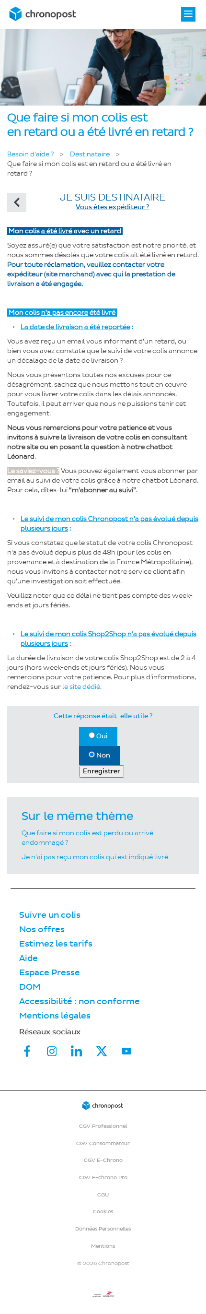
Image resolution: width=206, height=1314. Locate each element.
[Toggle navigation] (188, 14)
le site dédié (81, 687)
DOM (29, 987)
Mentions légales (55, 1015)
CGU (103, 1195)
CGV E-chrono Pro (103, 1177)
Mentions (103, 1246)
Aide (28, 958)
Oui (101, 736)
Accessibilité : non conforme (79, 1001)
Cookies (103, 1211)
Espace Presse (49, 972)
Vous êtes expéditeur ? (112, 207)
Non (102, 755)
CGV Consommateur (103, 1143)
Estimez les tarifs (55, 943)
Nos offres (42, 929)
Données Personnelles (103, 1229)
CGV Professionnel (103, 1126)
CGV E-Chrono (103, 1160)
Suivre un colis (49, 915)
